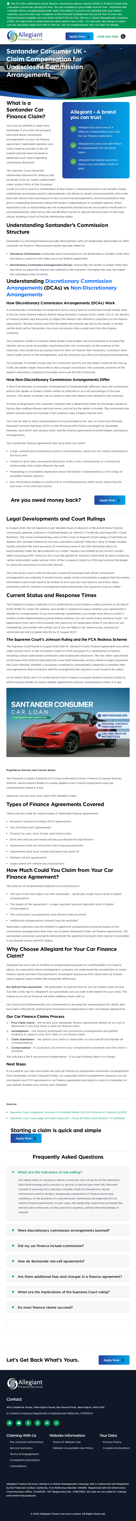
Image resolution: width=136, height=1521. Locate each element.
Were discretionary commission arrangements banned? (64, 1230)
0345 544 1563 (107, 36)
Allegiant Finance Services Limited (60, 1513)
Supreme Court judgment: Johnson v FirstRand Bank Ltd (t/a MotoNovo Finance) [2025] (68, 1112)
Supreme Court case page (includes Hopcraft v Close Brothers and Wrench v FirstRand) (67, 1118)
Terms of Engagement (24, 1454)
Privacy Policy (112, 1441)
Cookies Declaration (116, 1447)
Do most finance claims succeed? (45, 1307)
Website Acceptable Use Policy (73, 1447)
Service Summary (21, 1447)
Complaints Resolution (25, 1460)
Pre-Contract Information (26, 1441)
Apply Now (77, 36)
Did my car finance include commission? (51, 1246)
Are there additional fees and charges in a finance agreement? (70, 1277)
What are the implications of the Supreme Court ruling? (64, 1292)
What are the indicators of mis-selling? (50, 1172)
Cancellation (18, 1466)
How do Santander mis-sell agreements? (51, 1261)
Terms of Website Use (67, 1441)
